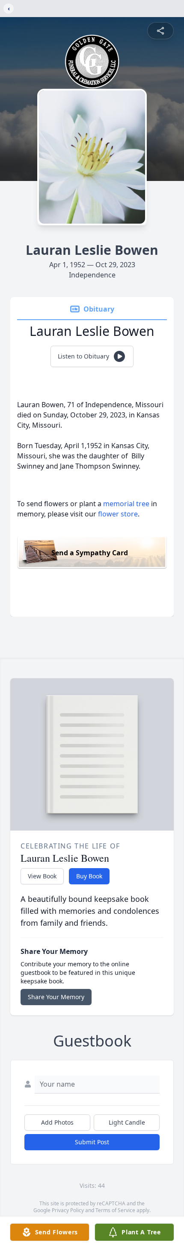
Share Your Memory (56, 997)
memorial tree (126, 503)
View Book (42, 876)
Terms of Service (115, 1210)
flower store (118, 514)
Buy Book (89, 876)
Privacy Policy (68, 1210)
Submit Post (92, 1142)
